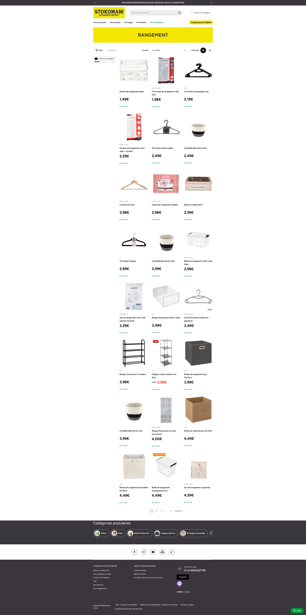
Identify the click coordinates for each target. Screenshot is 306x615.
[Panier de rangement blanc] (134, 70)
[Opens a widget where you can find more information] (297, 611)
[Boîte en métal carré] (198, 183)
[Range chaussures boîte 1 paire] (166, 296)
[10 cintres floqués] (134, 240)
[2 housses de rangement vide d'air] (166, 70)
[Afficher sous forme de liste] (210, 50)
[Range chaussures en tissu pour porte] (166, 409)
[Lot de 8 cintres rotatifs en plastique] (198, 296)
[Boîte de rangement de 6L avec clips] (198, 240)
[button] (94, 2)
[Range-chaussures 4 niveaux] (134, 353)
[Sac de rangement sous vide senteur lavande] (134, 296)
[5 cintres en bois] (134, 183)
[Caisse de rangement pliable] (166, 183)
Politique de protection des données (128, 609)
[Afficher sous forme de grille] (203, 50)
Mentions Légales (187, 605)
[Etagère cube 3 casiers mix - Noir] (166, 353)
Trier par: (145, 50)
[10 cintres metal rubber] (166, 127)
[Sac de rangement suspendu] (198, 466)
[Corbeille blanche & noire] (198, 127)
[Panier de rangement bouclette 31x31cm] (134, 466)
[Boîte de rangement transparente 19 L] (166, 466)
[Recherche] (179, 12)
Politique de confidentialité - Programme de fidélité (159, 605)
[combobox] (156, 13)
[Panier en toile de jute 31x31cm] (198, 409)
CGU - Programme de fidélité (126, 605)
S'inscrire (182, 577)
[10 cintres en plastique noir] (198, 70)
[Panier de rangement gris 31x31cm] (198, 353)
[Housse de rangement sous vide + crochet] (134, 127)
